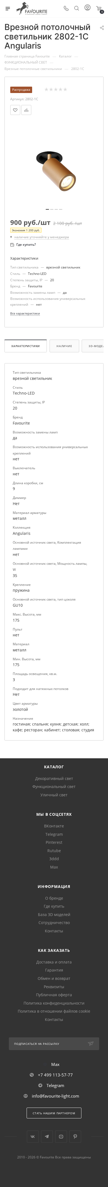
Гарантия (54, 970)
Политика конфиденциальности (54, 1003)
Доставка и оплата (54, 962)
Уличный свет (54, 794)
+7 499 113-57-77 (55, 1075)
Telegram (54, 834)
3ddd (54, 858)
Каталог (54, 766)
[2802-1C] (54, 163)
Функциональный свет (54, 786)
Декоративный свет (54, 778)
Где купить (54, 906)
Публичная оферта (54, 994)
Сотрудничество (54, 922)
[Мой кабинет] (87, 8)
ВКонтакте (54, 826)
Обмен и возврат (54, 978)
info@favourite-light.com (55, 1096)
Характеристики (25, 346)
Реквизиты (54, 986)
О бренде (54, 898)
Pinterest (54, 842)
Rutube (54, 850)
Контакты (54, 930)
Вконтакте (33, 1137)
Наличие (64, 346)
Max (54, 867)
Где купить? (26, 244)
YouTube (61, 1137)
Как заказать (54, 950)
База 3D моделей (54, 914)
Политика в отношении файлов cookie (54, 1011)
